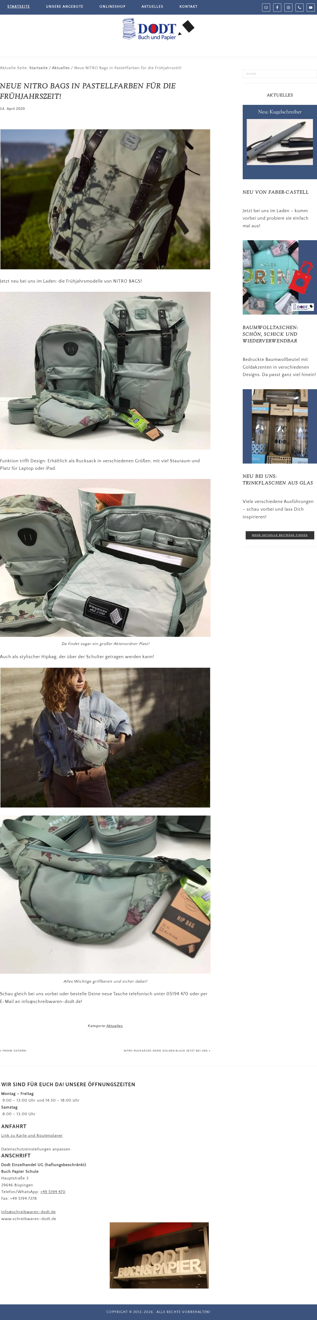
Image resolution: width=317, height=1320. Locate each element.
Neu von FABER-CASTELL (276, 192)
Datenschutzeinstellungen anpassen (36, 1149)
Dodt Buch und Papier (158, 30)
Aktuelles (114, 1026)
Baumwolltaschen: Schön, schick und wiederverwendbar (270, 335)
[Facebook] (277, 7)
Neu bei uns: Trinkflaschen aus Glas (278, 480)
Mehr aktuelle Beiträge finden (280, 535)
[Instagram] (288, 7)
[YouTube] (311, 7)
